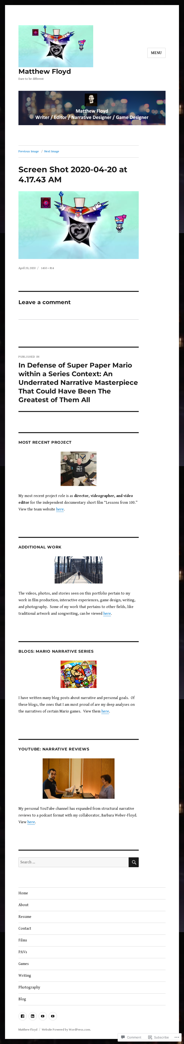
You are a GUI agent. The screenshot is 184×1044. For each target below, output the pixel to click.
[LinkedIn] (33, 1016)
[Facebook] (22, 1016)
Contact (24, 928)
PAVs (22, 952)
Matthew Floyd (44, 71)
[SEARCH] (134, 862)
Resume (24, 917)
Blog (22, 999)
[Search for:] (73, 862)
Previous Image (28, 151)
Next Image (51, 151)
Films (22, 940)
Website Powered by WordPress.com (66, 1030)
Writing (24, 975)
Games (23, 964)
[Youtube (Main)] (43, 1016)
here (60, 509)
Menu (156, 53)
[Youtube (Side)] (53, 1016)
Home (23, 893)
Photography (29, 987)
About (23, 905)
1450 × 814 (47, 268)
